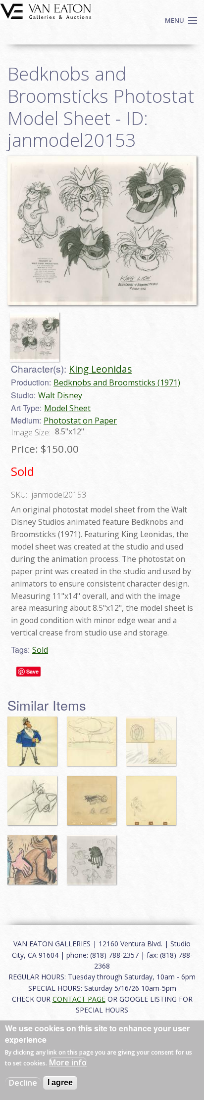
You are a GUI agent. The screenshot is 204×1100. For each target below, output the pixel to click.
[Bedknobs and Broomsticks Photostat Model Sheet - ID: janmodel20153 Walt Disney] (102, 229)
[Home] (46, 10)
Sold (40, 649)
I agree (60, 1082)
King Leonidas (100, 369)
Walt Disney (60, 395)
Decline (23, 1082)
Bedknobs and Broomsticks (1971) (116, 382)
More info (68, 1062)
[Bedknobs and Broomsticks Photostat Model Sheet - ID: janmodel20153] (37, 332)
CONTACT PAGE (78, 999)
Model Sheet (67, 408)
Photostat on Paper (80, 420)
